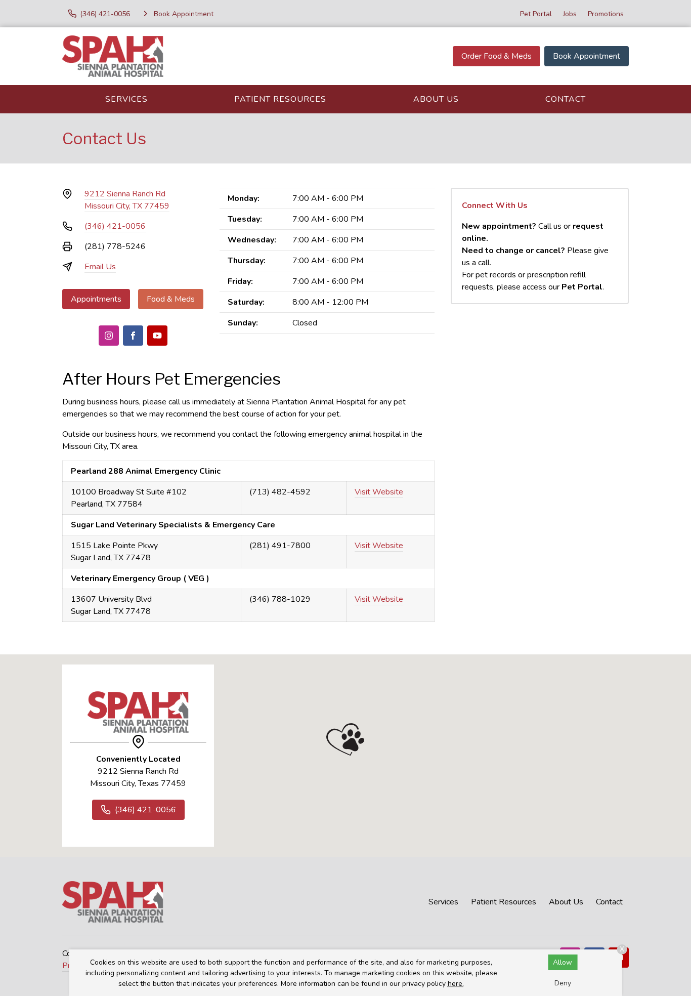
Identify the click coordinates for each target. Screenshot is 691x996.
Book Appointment (586, 56)
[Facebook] (133, 335)
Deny (562, 983)
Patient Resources (280, 99)
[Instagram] (109, 335)
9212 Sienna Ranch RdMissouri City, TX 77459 (126, 200)
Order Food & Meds (496, 56)
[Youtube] (157, 335)
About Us (436, 99)
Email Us (100, 266)
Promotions (606, 14)
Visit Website (379, 491)
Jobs (570, 14)
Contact (565, 99)
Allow (562, 962)
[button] (345, 739)
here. (456, 983)
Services (126, 99)
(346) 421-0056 (115, 226)
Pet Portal (536, 14)
